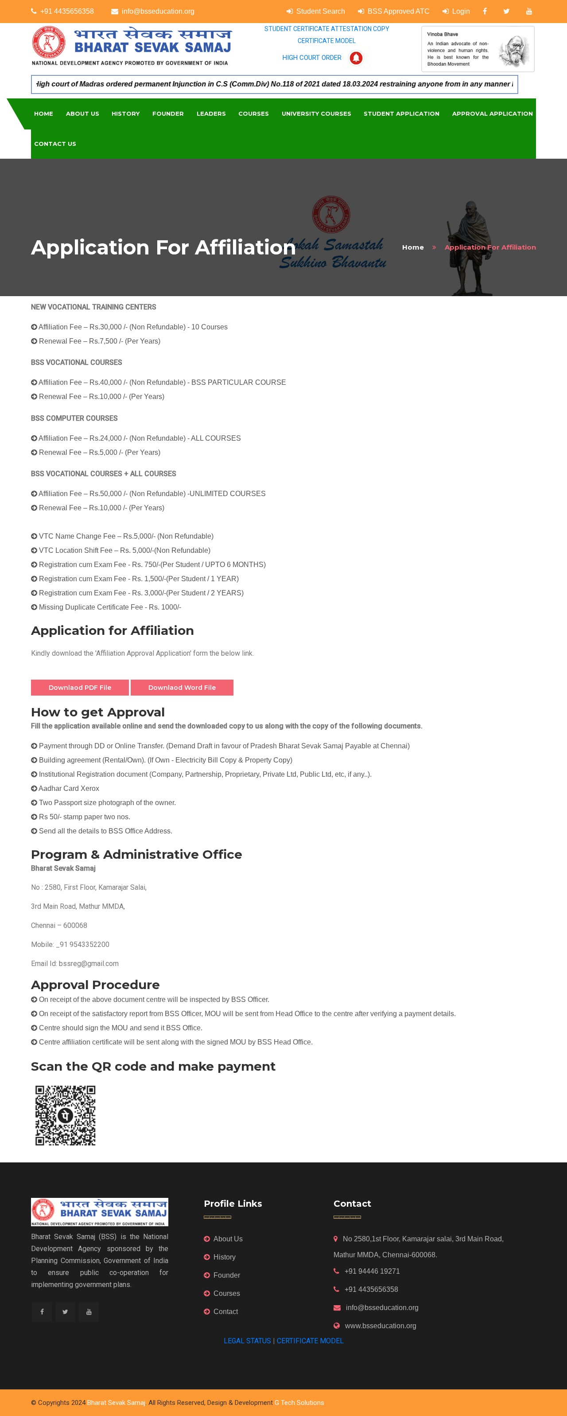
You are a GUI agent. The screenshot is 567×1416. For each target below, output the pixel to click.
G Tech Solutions (299, 1403)
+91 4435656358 (67, 11)
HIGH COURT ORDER (312, 58)
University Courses (316, 113)
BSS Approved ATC (399, 11)
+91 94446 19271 (371, 1271)
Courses (253, 113)
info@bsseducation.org (158, 11)
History (126, 113)
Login (461, 11)
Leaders (211, 113)
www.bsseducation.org (379, 1326)
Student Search (320, 11)
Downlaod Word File (182, 688)
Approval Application (492, 113)
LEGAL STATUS (247, 1341)
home (413, 247)
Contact (226, 1311)
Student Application (401, 113)
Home (43, 113)
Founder (168, 113)
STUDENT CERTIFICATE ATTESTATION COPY (326, 28)
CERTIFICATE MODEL (327, 40)
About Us (82, 113)
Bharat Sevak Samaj (116, 1403)
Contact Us (55, 143)
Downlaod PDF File (80, 688)
